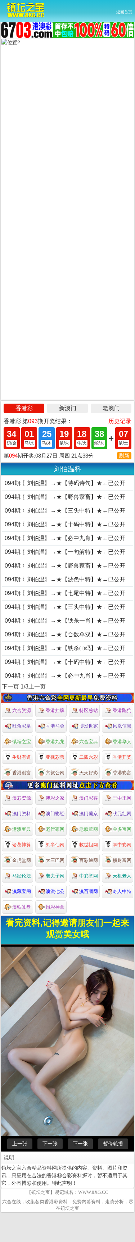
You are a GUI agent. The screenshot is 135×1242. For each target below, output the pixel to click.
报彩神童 (55, 907)
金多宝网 (122, 829)
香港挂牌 (55, 710)
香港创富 (21, 772)
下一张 (50, 1143)
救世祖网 (88, 844)
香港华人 (122, 741)
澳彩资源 (21, 798)
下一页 (10, 686)
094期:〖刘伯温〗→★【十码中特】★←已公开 (65, 524)
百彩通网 (88, 860)
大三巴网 (55, 860)
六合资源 (21, 710)
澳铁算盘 (21, 907)
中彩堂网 (88, 876)
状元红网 (122, 813)
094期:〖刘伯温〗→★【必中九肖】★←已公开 (65, 538)
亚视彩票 (55, 757)
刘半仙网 (55, 844)
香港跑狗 (122, 710)
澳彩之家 (55, 798)
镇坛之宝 (21, 741)
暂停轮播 (113, 1143)
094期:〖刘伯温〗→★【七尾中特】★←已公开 (65, 593)
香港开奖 (122, 757)
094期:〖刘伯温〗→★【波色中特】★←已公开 (65, 579)
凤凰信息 (122, 726)
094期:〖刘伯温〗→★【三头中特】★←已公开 (65, 511)
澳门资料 (21, 813)
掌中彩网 (122, 844)
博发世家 (88, 726)
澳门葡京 (88, 813)
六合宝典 (88, 741)
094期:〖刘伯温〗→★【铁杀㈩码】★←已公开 (65, 648)
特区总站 (88, 710)
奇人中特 (122, 891)
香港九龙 (55, 741)
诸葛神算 (21, 844)
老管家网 (55, 829)
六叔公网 (55, 772)
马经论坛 (21, 876)
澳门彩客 (88, 798)
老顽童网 (88, 829)
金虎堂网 (21, 860)
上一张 (19, 1143)
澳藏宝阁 (21, 891)
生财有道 (21, 757)
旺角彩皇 (21, 726)
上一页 (37, 686)
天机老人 (122, 876)
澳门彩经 (55, 813)
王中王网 (122, 798)
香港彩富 (122, 772)
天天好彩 (88, 772)
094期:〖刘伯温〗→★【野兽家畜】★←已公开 (65, 497)
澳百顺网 (88, 891)
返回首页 (124, 12)
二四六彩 (88, 757)
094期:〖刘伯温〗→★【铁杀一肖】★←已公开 (65, 621)
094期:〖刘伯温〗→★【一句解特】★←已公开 (65, 552)
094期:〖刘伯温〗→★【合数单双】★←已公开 (65, 634)
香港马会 (55, 726)
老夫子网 (55, 876)
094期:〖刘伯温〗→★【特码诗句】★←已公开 (65, 483)
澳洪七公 (55, 891)
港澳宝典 (21, 829)
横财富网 (122, 860)
